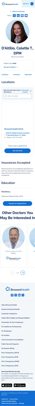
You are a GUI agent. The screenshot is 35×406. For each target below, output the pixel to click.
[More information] (30, 91)
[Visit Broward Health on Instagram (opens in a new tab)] (15, 295)
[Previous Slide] (12, 273)
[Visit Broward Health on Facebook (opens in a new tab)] (12, 295)
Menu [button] (27, 4)
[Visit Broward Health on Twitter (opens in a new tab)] (22, 295)
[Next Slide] (23, 273)
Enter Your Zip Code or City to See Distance (12, 91)
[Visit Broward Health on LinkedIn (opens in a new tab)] (19, 295)
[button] (32, 3)
